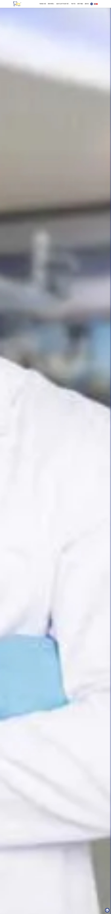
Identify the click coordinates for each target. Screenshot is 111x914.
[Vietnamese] (97, 3)
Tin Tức (73, 3)
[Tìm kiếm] (91, 4)
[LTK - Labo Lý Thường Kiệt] (17, 3)
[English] (95, 3)
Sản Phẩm (51, 3)
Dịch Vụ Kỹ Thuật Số (62, 3)
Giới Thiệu (80, 3)
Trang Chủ (42, 3)
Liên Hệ (86, 3)
